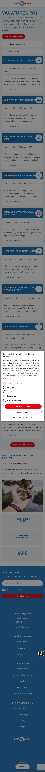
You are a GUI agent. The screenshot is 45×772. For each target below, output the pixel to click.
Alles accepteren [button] (23, 406)
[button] (22, 417)
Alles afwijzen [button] (23, 412)
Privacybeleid (8, 378)
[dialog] (22, 386)
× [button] (40, 353)
